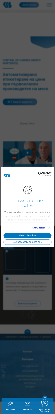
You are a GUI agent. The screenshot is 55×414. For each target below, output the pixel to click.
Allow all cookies (27, 235)
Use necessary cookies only (27, 242)
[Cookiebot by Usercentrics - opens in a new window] (38, 174)
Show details (39, 227)
